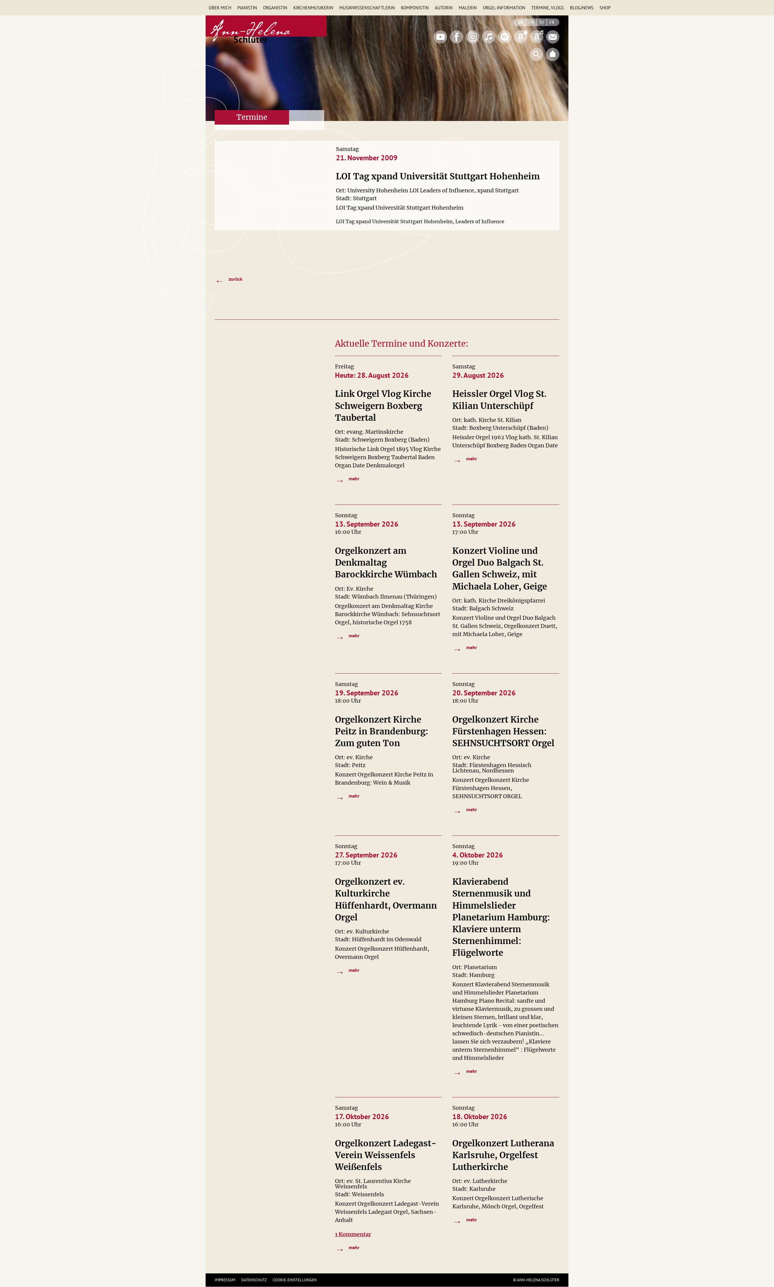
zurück (228, 279)
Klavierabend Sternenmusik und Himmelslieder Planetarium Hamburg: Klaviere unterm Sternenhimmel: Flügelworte (501, 917)
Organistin (275, 8)
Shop (605, 8)
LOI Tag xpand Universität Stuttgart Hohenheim (438, 176)
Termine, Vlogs (547, 8)
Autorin (444, 8)
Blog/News (582, 8)
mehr (347, 479)
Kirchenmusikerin (313, 8)
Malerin (468, 8)
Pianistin (247, 8)
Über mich (220, 8)
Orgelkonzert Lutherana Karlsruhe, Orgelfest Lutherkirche (503, 1155)
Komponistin (415, 8)
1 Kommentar (353, 1234)
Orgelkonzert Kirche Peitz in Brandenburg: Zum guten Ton (381, 731)
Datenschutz (254, 1279)
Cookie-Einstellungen (295, 1279)
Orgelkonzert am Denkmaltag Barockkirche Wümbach (386, 562)
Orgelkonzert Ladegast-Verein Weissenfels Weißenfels (386, 1155)
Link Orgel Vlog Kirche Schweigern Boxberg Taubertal (383, 405)
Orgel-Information (504, 8)
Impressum (225, 1279)
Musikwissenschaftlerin (367, 8)
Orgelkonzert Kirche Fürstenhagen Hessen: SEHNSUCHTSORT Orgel (503, 731)
